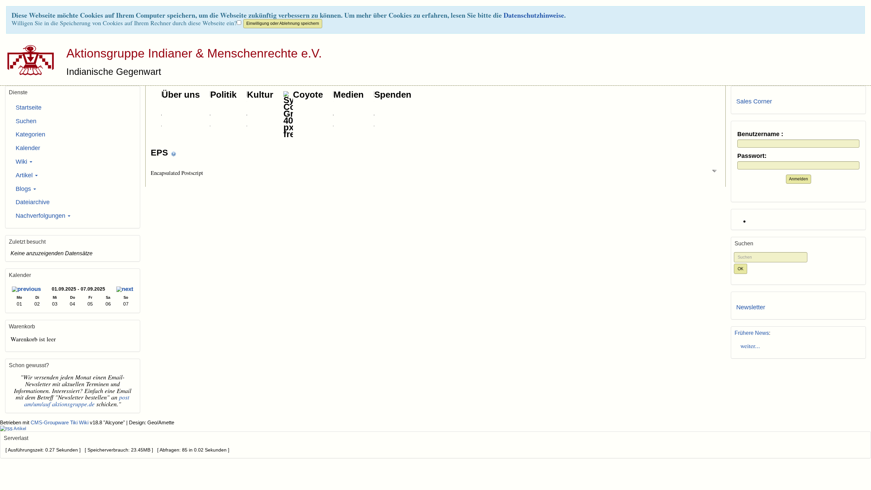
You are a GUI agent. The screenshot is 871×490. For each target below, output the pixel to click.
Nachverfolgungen (41, 215)
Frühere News (752, 333)
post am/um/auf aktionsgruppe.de (77, 400)
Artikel (25, 175)
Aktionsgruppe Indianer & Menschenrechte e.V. (194, 53)
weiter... (748, 346)
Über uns (181, 94)
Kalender (28, 148)
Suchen (26, 121)
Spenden (392, 94)
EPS (160, 152)
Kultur (260, 94)
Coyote (308, 94)
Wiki (22, 161)
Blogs (24, 188)
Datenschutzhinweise (534, 15)
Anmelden (798, 179)
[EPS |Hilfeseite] (173, 153)
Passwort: (752, 156)
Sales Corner (754, 101)
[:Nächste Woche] (125, 289)
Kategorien (30, 134)
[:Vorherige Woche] (26, 289)
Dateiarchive (33, 202)
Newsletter (750, 307)
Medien (348, 94)
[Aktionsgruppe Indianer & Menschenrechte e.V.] (28, 60)
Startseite (29, 107)
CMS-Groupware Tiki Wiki (60, 422)
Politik (223, 94)
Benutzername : (760, 134)
